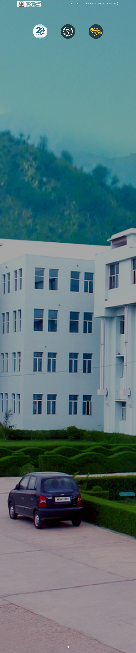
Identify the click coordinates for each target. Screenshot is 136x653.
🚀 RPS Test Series (127, 494)
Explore (78, 3)
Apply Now (112, 3)
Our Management (89, 3)
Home (70, 3)
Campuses (101, 3)
